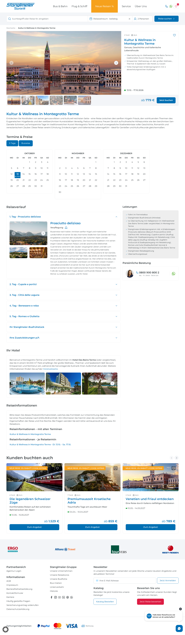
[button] (5, 629)
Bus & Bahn (60, 6)
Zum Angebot (34, 527)
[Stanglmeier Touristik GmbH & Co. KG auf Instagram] (55, 597)
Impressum (12, 585)
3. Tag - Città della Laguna (24, 295)
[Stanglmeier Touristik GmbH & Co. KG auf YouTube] (59, 597)
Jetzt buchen (166, 100)
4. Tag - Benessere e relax (24, 305)
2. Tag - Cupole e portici (23, 284)
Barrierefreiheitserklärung (19, 589)
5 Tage (12, 143)
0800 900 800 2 (149, 272)
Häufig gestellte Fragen (18, 601)
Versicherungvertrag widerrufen (22, 605)
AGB (8, 581)
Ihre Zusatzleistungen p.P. (25, 337)
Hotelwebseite (50, 369)
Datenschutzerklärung (17, 609)
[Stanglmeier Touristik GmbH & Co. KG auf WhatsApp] (71, 597)
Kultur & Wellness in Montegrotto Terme (30, 434)
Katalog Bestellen (105, 601)
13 (17, 175)
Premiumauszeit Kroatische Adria (89, 500)
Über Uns (141, 6)
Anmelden (168, 580)
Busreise (25, 143)
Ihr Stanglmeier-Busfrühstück (27, 327)
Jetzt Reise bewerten (150, 601)
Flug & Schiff (79, 6)
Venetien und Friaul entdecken (150, 499)
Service (126, 6)
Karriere (10, 597)
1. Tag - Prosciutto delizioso (25, 216)
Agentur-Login (13, 571)
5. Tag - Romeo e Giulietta (24, 316)
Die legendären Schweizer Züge (30, 500)
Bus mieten (56, 583)
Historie (54, 591)
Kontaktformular (14, 593)
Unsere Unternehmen (61, 571)
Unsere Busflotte (58, 579)
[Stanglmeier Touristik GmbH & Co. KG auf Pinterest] (67, 597)
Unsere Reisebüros (59, 575)
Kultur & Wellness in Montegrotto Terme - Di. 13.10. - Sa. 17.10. (40, 444)
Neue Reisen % (104, 6)
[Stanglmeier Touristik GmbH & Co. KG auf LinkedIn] (63, 597)
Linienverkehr (57, 587)
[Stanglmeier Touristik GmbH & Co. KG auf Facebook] (51, 597)
